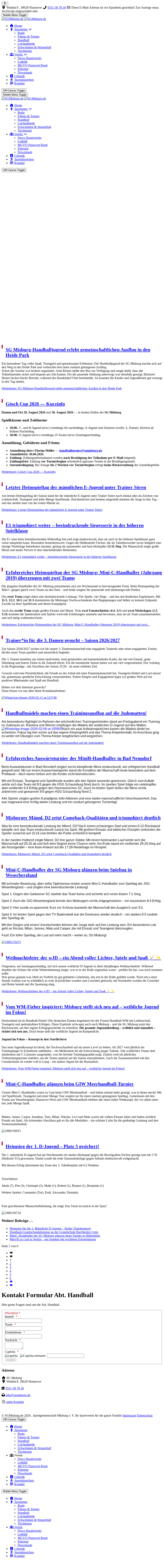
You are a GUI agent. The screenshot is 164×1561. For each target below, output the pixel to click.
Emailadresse (13, 1332)
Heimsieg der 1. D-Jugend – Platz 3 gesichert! (52, 1146)
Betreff (9, 1316)
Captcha (10, 1351)
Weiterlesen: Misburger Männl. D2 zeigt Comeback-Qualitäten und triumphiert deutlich (57, 854)
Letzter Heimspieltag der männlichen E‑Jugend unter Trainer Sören (76, 487)
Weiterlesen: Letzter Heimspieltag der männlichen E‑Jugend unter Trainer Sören (52, 509)
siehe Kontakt (15, 1402)
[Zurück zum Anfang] (5, 4)
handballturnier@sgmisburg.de (80, 450)
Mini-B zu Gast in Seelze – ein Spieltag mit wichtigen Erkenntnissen (53, 1239)
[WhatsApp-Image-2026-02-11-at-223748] (82, 697)
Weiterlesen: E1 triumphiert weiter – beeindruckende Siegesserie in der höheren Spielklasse (59, 556)
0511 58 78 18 (57, 7)
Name (8, 1324)
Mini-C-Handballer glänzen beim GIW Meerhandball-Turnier (70, 1084)
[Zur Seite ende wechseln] (11, 1285)
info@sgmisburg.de (18, 1395)
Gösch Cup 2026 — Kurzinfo (35, 403)
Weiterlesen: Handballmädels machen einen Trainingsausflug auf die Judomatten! (53, 742)
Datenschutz (145, 1415)
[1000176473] (82, 942)
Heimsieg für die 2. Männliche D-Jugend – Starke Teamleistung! (50, 1228)
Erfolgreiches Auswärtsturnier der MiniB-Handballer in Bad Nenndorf (79, 758)
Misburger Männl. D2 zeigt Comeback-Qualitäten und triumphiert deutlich (83, 817)
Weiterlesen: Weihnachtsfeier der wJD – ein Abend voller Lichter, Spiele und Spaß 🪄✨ (58, 991)
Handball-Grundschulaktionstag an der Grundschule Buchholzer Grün (54, 1232)
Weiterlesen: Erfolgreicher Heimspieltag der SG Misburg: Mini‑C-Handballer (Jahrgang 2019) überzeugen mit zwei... (76, 624)
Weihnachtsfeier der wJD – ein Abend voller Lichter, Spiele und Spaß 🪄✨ (83, 957)
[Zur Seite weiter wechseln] (11, 1281)
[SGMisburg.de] (24, 19)
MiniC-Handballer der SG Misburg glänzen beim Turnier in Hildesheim (55, 1235)
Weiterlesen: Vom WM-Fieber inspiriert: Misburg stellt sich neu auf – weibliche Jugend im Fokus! (63, 1068)
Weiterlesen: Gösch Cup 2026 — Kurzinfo (29, 471)
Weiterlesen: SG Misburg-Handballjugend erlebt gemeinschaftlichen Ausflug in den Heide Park (62, 388)
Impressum (129, 1415)
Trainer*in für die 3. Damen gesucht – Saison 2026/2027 (63, 640)
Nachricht (11, 1340)
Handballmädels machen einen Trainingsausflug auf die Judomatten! (76, 713)
